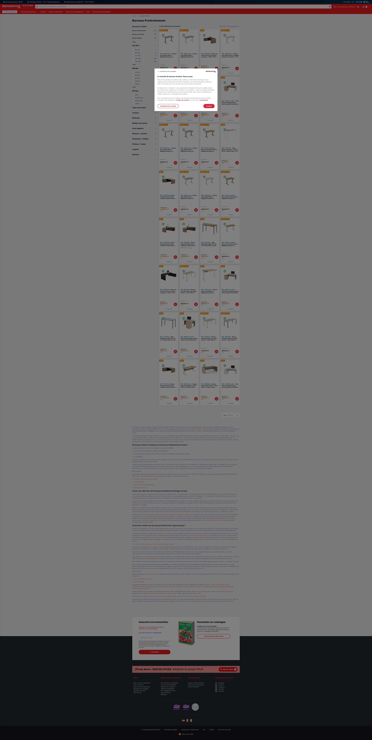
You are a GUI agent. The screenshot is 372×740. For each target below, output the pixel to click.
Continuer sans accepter (168, 71)
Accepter (209, 106)
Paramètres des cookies (168, 106)
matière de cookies (182, 100)
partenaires (204, 100)
